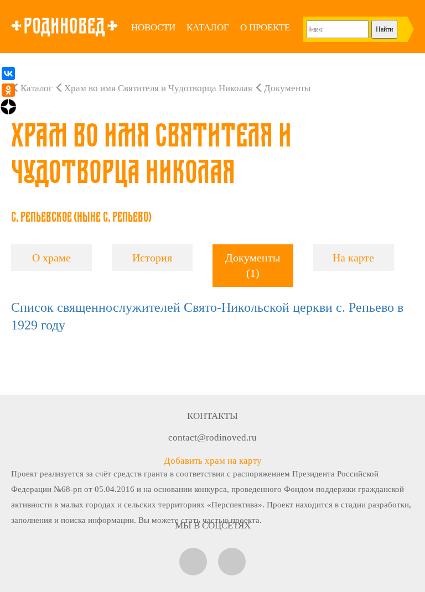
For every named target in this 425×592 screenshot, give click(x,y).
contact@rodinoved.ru (212, 437)
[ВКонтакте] (8, 73)
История (152, 258)
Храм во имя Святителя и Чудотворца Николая (158, 88)
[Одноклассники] (8, 90)
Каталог (207, 27)
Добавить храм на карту (213, 460)
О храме (51, 258)
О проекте (265, 27)
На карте (353, 258)
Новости (153, 27)
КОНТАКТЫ (212, 416)
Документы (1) (252, 266)
